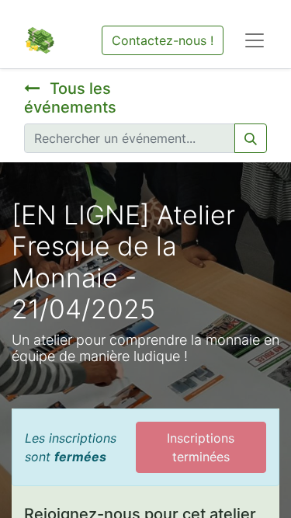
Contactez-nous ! (162, 40)
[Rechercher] (250, 138)
